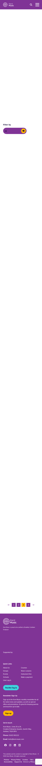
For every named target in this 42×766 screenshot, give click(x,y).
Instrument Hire (26, 674)
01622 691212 (14, 735)
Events (5, 674)
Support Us (18, 762)
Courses (24, 668)
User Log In (7, 680)
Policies (6, 759)
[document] (21, 310)
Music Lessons (26, 671)
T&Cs (32, 759)
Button (23, 131)
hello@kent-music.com (16, 739)
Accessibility (8, 762)
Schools (6, 677)
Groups (5, 671)
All (6, 131)
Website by (30, 762)
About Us (6, 668)
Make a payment (26, 677)
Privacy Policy (16, 759)
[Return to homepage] (8, 5)
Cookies (25, 759)
